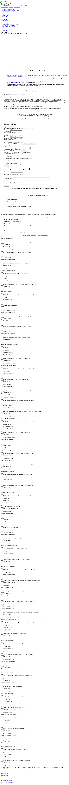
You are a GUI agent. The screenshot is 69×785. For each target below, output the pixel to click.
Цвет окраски (7, 136)
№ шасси (6, 135)
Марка (5, 127)
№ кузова (6, 134)
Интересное (6, 15)
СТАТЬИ (11, 7)
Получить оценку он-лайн (7, 782)
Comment (6, 164)
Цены (4, 14)
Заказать (6, 165)
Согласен (10, 156)
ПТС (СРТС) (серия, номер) (10, 138)
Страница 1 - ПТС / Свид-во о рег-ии (12, 150)
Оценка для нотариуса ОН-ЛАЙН (11, 10)
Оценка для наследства (8, 9)
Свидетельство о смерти (9, 153)
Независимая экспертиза (9, 11)
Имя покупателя (7, 174)
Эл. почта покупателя (9, 182)
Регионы (42, 770)
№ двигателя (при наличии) (10, 132)
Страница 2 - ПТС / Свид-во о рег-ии (12, 152)
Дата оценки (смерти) (9, 139)
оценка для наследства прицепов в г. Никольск (31, 116)
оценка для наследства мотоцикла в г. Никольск (31, 115)
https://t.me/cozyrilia (58, 78)
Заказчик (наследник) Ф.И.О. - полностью (13, 143)
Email (5, 146)
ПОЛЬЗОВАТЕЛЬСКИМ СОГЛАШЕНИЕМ (27, 163)
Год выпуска (7, 129)
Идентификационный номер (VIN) (12, 128)
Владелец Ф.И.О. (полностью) (11, 141)
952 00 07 (7, 3)
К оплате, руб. (7, 171)
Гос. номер (6, 131)
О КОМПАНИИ (4, 7)
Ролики (5, 16)
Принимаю (10, 160)
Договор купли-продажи (9, 12)
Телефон (6, 145)
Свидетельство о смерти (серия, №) (12, 149)
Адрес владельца (8, 142)
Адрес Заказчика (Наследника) (11, 148)
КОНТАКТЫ (17, 7)
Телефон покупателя (8, 178)
